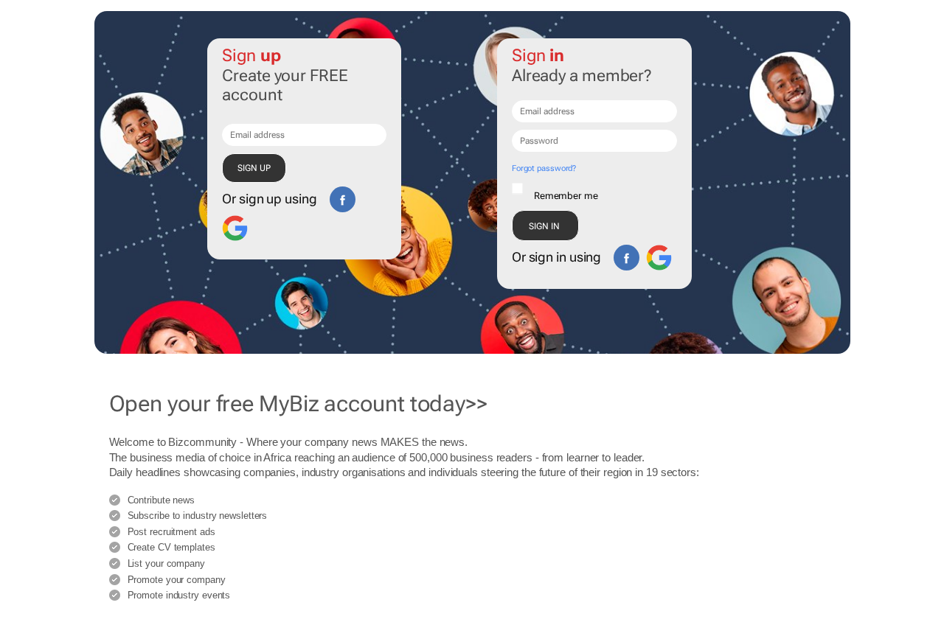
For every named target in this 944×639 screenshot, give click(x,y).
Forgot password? (544, 168)
